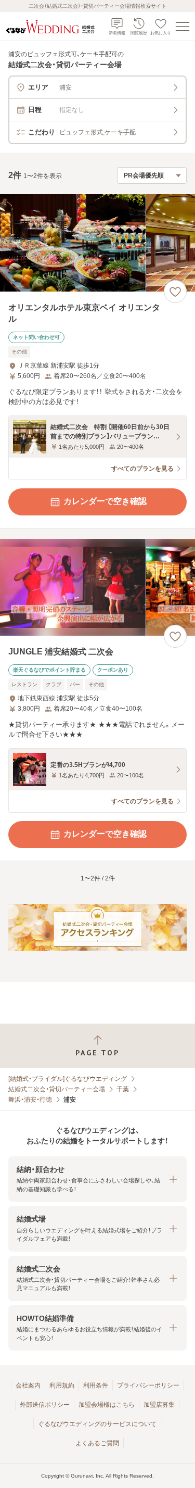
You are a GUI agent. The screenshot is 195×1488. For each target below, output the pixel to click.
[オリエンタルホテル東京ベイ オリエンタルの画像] (97, 243)
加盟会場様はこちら (107, 1404)
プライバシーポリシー (148, 1385)
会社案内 (28, 1385)
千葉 (122, 1089)
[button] (97, 1179)
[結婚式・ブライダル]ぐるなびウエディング (67, 1078)
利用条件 (95, 1385)
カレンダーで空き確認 (105, 501)
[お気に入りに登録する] (175, 291)
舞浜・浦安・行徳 (30, 1099)
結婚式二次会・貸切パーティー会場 (56, 1089)
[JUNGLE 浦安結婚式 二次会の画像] (97, 587)
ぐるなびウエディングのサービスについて (97, 1424)
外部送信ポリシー (45, 1404)
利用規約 (61, 1385)
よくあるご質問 (97, 1443)
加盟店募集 (159, 1404)
